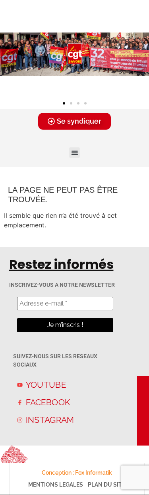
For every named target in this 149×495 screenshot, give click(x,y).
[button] (64, 103)
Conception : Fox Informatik (77, 472)
